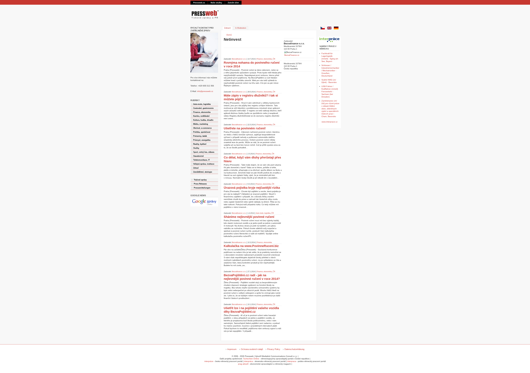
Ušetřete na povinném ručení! (245, 128)
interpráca (248, 361)
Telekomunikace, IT (201, 160)
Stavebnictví (198, 156)
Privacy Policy (273, 349)
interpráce (208, 361)
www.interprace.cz (329, 122)
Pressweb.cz (199, 3)
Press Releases (200, 184)
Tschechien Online (251, 359)
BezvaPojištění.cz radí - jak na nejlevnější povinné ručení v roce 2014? (252, 277)
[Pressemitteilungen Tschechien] (336, 29)
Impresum (232, 349)
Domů (229, 35)
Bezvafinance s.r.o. (239, 59)
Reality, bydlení (199, 144)
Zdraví (196, 168)
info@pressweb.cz (205, 91)
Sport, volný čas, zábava (203, 152)
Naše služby (216, 3)
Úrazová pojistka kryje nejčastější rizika (252, 187)
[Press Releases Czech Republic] (329, 29)
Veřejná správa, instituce (203, 164)
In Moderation (240, 28)
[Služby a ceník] (322, 29)
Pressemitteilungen (202, 188)
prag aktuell (243, 364)
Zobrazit (228, 28)
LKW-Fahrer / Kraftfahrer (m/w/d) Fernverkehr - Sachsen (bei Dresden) (329, 91)
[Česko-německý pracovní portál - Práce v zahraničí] (329, 42)
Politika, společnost (201, 132)
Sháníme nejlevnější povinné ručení (249, 217)
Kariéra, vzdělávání (201, 116)
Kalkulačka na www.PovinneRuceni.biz (251, 246)
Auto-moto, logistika (263, 213)
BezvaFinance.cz (291, 55)
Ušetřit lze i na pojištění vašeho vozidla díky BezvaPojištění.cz (251, 310)
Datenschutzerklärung (294, 349)
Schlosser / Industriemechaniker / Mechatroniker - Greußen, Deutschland (330, 70)
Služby (196, 148)
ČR (274, 59)
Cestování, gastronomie (203, 108)
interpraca (291, 361)
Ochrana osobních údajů (252, 349)
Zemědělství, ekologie (202, 172)
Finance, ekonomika (264, 59)
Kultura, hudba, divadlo (203, 120)
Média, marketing (200, 124)
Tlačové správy (200, 180)
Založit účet (233, 3)
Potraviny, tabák (200, 136)
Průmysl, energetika (201, 140)
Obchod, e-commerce (202, 128)
